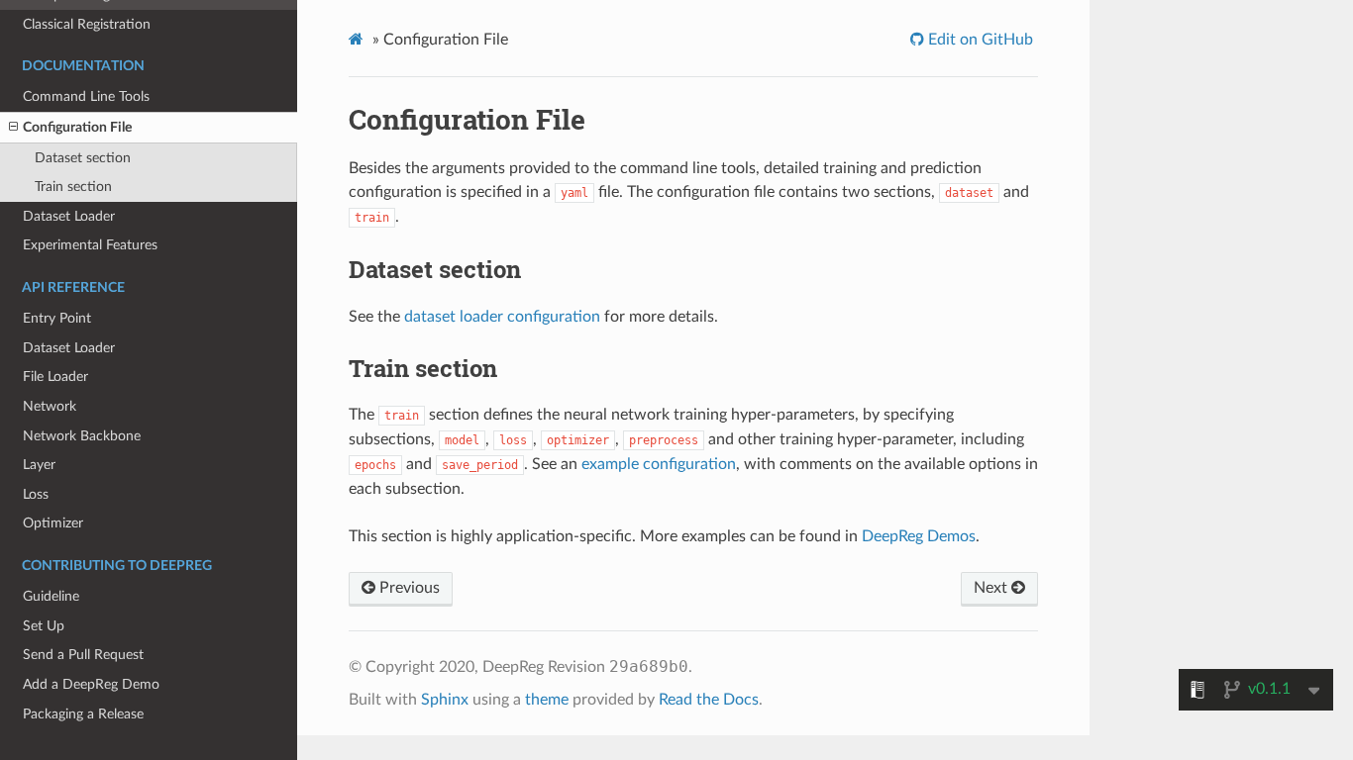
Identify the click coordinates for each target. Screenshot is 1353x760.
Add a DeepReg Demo (91, 684)
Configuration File (77, 127)
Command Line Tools (86, 96)
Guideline (51, 596)
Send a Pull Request (83, 654)
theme (547, 700)
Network (49, 406)
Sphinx (444, 700)
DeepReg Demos (919, 536)
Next (992, 588)
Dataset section (83, 157)
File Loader (55, 376)
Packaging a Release (83, 714)
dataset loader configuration (502, 317)
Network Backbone (82, 435)
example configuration (658, 464)
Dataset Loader (69, 216)
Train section (73, 186)
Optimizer (53, 523)
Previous (407, 588)
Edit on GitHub (978, 40)
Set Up (43, 625)
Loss (36, 494)
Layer (39, 464)
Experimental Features (90, 245)
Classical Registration (87, 24)
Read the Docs (709, 700)
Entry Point (57, 318)
